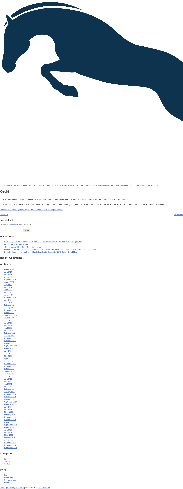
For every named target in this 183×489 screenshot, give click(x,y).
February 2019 (9, 437)
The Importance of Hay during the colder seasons (22, 247)
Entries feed (8, 477)
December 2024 (10, 297)
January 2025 (9, 295)
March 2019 (8, 435)
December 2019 (10, 417)
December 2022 (10, 338)
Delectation (178, 215)
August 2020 (9, 404)
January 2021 (9, 392)
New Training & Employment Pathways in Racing (42, 185)
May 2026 (8, 274)
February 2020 (9, 415)
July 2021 (8, 376)
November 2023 (10, 310)
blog (6, 459)
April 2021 (8, 384)
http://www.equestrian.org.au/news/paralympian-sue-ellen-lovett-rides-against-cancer (31, 210)
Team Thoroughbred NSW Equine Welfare (96, 185)
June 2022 (8, 353)
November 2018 (10, 445)
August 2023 (9, 318)
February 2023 (9, 333)
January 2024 (9, 308)
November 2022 (10, 341)
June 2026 (8, 272)
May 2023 (8, 325)
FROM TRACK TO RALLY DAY (16, 244)
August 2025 (9, 282)
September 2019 (10, 425)
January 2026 (9, 277)
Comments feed (10, 480)
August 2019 (9, 427)
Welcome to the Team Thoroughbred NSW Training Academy (135, 185)
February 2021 (9, 389)
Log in (6, 475)
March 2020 (8, 412)
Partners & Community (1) (70, 185)
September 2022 (10, 346)
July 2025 (8, 285)
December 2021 (10, 364)
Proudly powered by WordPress (12, 488)
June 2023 (8, 323)
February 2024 (9, 305)
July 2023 (8, 320)
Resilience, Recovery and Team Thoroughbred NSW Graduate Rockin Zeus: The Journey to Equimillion (43, 242)
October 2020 (9, 399)
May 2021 (8, 381)
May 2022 (8, 356)
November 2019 (10, 420)
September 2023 (10, 315)
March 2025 (8, 292)
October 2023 (9, 313)
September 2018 (10, 448)
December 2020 (10, 394)
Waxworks (4, 215)
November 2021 (10, 366)
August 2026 (9, 269)
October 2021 (9, 369)
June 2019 (8, 430)
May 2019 (8, 432)
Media (21, 185)
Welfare (7, 464)
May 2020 (8, 409)
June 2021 (8, 379)
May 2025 (8, 287)
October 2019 (9, 422)
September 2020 (10, 402)
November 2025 (10, 280)
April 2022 (8, 359)
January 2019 (9, 440)
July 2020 (8, 407)
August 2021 (9, 374)
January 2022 (9, 361)
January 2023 (9, 336)
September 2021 (10, 371)
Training (7, 461)
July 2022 (8, 351)
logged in (13, 225)
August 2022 (9, 348)
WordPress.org (9, 482)
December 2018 (10, 443)
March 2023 (8, 330)
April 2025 (8, 290)
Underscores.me (44, 488)
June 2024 (8, 302)
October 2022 (9, 343)
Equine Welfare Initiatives (9, 185)
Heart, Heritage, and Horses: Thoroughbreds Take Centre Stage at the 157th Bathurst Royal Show (41, 252)
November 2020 (10, 397)
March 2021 (8, 387)
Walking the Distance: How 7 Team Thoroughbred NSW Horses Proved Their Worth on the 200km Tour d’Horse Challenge (50, 249)
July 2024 (8, 300)
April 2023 (8, 328)
